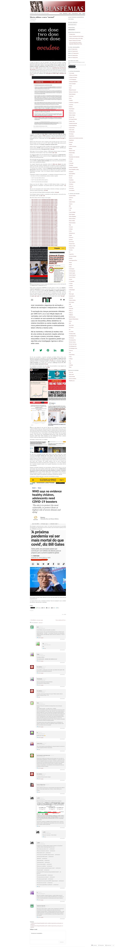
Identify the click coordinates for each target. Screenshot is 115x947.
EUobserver (71, 237)
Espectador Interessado (73, 123)
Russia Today (71, 325)
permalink (46, 643)
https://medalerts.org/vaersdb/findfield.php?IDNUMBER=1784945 (44, 233)
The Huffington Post (72, 335)
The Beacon (71, 184)
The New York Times (73, 344)
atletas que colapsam (57, 164)
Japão (37, 67)
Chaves (70, 98)
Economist (71, 226)
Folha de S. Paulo (72, 245)
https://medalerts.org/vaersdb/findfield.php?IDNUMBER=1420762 (44, 215)
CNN (70, 210)
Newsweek (71, 298)
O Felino (70, 161)
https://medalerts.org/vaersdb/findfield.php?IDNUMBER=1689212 (44, 224)
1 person (42, 637)
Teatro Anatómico (72, 182)
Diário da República (72, 216)
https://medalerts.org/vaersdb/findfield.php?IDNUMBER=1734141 (44, 228)
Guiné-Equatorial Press (73, 260)
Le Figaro (71, 283)
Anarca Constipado (72, 83)
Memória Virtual (72, 150)
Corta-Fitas (71, 104)
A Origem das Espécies (73, 77)
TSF (70, 352)
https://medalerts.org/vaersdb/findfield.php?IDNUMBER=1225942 (44, 202)
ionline (70, 266)
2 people (42, 768)
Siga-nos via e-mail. (73, 60)
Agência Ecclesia (72, 201)
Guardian (70, 258)
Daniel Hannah (71, 108)
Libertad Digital (72, 289)
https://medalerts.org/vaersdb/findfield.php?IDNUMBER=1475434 (44, 219)
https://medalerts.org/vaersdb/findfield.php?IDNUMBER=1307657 (44, 206)
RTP (70, 323)
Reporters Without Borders (73, 319)
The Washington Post (72, 346)
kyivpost (70, 279)
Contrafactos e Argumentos (73, 102)
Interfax (70, 264)
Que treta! (71, 175)
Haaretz (70, 262)
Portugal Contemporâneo (73, 167)
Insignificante (71, 140)
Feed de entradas (72, 376)
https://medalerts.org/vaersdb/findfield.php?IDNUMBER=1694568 (44, 226)
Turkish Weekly (72, 354)
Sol (69, 329)
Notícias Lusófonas (72, 300)
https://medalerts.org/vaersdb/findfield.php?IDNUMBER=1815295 (44, 235)
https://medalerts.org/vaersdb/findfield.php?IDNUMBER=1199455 (44, 201)
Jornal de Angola (72, 273)
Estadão (70, 235)
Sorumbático (71, 179)
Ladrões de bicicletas (72, 146)
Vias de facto (71, 188)
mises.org (70, 154)
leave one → (41, 622)
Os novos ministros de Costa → (61, 620)
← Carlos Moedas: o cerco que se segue (36, 620)
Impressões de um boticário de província (76, 138)
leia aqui (46, 364)
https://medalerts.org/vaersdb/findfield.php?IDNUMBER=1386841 (44, 209)
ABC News (71, 197)
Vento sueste (71, 186)
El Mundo (71, 229)
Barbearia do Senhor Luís (73, 92)
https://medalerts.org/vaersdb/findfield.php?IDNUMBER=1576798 (44, 244)
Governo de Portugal (72, 256)
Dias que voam (71, 117)
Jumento (70, 144)
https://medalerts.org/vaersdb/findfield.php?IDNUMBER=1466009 (44, 217)
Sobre (80, 13)
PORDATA (71, 314)
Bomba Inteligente (72, 94)
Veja (70, 360)
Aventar (70, 85)
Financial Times (72, 243)
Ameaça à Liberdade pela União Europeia (76, 36)
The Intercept (71, 337)
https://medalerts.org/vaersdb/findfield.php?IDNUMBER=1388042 (44, 210)
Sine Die (70, 177)
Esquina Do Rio (72, 127)
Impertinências (71, 136)
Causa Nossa (71, 96)
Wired (70, 367)
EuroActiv (71, 239)
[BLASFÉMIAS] (57, 6)
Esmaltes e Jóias (72, 121)
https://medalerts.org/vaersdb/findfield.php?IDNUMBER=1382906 (44, 208)
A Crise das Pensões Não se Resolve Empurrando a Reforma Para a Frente (75, 43)
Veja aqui (62, 296)
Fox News (71, 250)
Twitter (83, 13)
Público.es (71, 310)
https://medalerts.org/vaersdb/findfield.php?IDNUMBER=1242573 (44, 203)
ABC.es (70, 199)
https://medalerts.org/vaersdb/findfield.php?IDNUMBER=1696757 (44, 227)
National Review (72, 296)
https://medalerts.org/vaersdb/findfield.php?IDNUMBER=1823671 (44, 237)
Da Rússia (71, 106)
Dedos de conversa (72, 113)
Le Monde (71, 285)
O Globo (70, 306)
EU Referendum (72, 131)
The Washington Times (73, 348)
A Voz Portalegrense (72, 79)
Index (69, 13)
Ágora (70, 87)
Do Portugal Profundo (73, 119)
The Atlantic (71, 331)
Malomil (70, 148)
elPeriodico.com (72, 233)
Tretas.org (71, 350)
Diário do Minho (72, 220)
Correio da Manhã (72, 212)
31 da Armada (71, 73)
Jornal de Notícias (72, 277)
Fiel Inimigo (71, 133)
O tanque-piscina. (72, 34)
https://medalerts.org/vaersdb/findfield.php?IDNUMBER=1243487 (44, 205)
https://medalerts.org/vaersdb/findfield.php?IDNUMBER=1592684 (44, 245)
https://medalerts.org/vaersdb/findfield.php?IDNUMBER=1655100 (44, 223)
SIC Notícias (71, 327)
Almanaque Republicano (73, 81)
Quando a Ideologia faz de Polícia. (75, 40)
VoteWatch (71, 365)
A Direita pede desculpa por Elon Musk (76, 38)
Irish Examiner (71, 268)
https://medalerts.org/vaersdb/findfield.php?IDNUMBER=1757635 (44, 230)
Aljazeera (70, 203)
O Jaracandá (71, 163)
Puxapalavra (71, 171)
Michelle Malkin (72, 152)
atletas (44, 135)
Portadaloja (71, 165)
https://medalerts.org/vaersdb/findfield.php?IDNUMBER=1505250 (44, 221)
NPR (70, 304)
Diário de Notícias (72, 218)
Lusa (70, 291)
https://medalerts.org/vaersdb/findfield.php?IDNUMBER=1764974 (44, 231)
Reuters (70, 321)
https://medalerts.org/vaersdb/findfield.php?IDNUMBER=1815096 (44, 234)
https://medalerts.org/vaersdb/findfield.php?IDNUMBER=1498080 (44, 220)
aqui (53, 152)
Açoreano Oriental (72, 195)
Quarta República (72, 173)
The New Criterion (72, 342)
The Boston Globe (72, 333)
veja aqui (52, 149)
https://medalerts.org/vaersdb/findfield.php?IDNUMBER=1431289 (44, 216)
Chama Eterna (75, 13)
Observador (71, 308)
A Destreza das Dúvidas (73, 75)
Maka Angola (71, 293)
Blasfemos (65, 13)
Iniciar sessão (71, 374)
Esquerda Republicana (73, 125)
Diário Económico (72, 222)
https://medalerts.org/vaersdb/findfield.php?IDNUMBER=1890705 (44, 242)
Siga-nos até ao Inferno (72, 66)
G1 (69, 252)
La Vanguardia (71, 281)
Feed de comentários (72, 378)
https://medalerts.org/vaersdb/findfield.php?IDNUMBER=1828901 (44, 238)
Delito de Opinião (72, 115)
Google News (71, 254)
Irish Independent (72, 270)
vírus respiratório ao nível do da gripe (56, 138)
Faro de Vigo (71, 241)
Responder (62, 639)
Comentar (62, 942)
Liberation (71, 287)
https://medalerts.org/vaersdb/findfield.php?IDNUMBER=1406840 (44, 212)
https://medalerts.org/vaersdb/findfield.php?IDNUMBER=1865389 (44, 241)
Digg (70, 224)
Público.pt (71, 312)
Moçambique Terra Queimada (74, 156)
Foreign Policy (71, 247)
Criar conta (71, 372)
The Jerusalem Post (72, 340)
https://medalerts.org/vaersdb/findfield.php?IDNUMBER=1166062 (44, 199)
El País (70, 231)
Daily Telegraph (72, 214)
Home (61, 13)
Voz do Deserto (71, 190)
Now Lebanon (71, 302)
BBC (70, 206)
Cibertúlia (71, 100)
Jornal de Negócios (72, 275)
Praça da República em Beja (74, 169)
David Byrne (71, 110)
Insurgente (71, 142)
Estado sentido (71, 129)
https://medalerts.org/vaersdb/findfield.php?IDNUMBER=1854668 (44, 240)
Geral (65, 614)
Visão (70, 363)
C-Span (70, 208)
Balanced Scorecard (72, 89)
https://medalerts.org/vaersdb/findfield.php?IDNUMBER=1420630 (44, 213)
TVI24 (70, 356)
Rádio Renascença (72, 316)
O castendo (71, 159)
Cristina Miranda (32, 20)
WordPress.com (71, 380)
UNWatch (70, 358)
